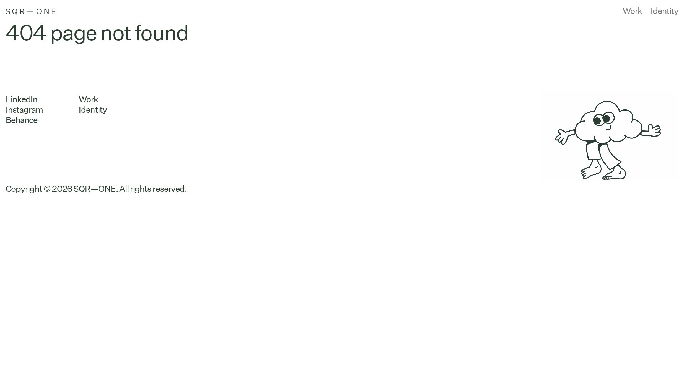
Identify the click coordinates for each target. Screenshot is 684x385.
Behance (21, 120)
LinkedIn (21, 99)
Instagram (24, 109)
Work (632, 11)
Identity (664, 11)
